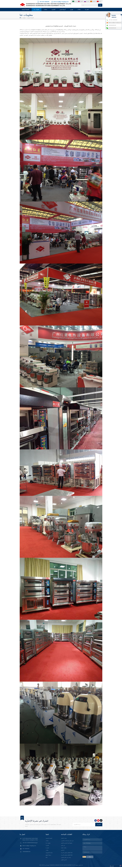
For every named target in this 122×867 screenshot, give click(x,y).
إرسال (90, 856)
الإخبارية (53, 9)
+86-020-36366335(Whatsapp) (30, 843)
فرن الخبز (63, 845)
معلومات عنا (36, 9)
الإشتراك (99, 824)
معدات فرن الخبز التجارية (66, 857)
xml (46, 857)
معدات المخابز (64, 838)
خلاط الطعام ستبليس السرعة (67, 852)
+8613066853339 (26, 851)
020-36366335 (26, 848)
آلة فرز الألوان (64, 860)
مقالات (79, 9)
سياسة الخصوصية (49, 852)
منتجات (45, 9)
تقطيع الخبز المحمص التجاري (66, 843)
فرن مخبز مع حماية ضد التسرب (67, 840)
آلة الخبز (62, 850)
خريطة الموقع (48, 855)
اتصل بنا (87, 9)
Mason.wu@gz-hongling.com (61, 2)
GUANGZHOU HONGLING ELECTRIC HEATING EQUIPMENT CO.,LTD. (48, 5)
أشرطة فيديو (63, 9)
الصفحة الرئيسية (25, 9)
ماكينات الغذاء (63, 848)
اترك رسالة (112, 866)
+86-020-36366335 (44, 2)
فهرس (71, 9)
